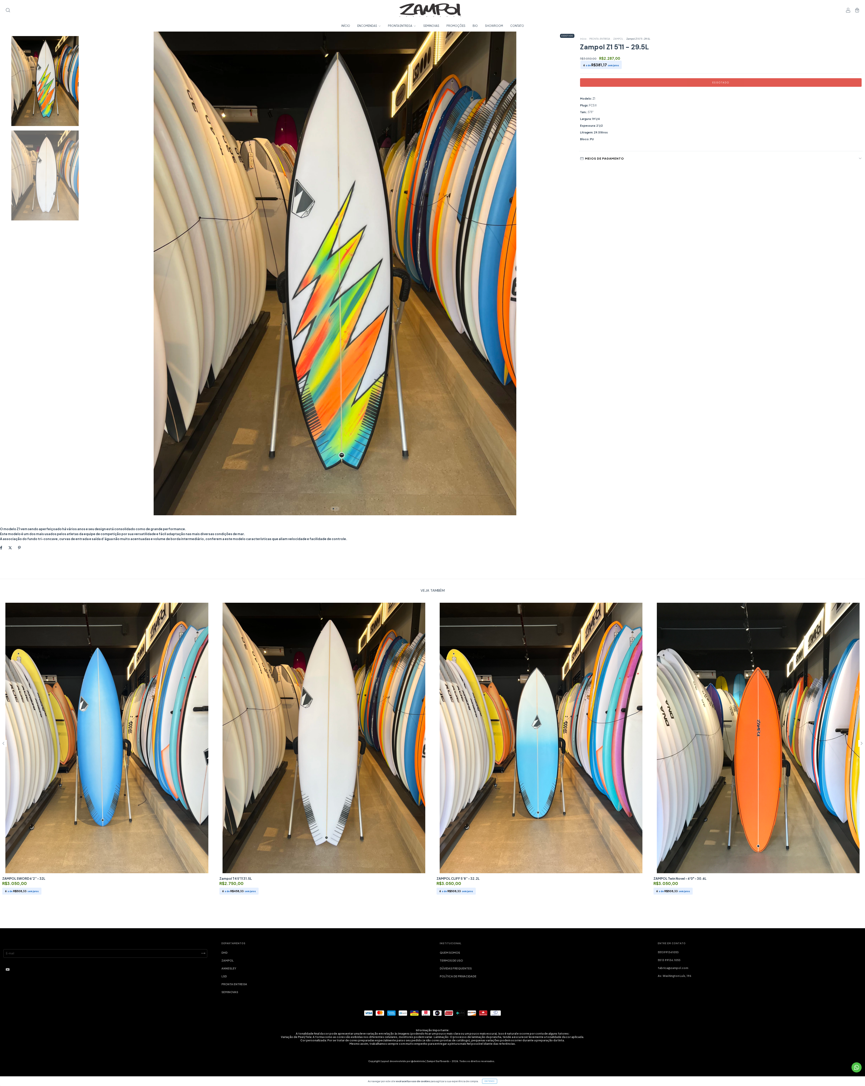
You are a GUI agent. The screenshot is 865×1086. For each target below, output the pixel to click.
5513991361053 (668, 952)
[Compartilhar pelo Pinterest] (19, 547)
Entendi (490, 1081)
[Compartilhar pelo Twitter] (10, 547)
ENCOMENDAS (367, 25)
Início (583, 38)
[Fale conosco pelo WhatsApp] (856, 1067)
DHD (224, 952)
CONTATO (517, 25)
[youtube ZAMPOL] (7, 969)
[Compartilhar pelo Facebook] (1, 547)
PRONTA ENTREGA (400, 25)
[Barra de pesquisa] (8, 10)
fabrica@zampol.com (673, 968)
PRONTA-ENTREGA (599, 38)
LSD (224, 976)
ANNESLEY (228, 968)
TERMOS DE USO (451, 960)
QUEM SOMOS (450, 952)
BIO (475, 25)
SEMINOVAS (431, 25)
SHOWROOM (494, 25)
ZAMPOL (618, 38)
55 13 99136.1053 (669, 960)
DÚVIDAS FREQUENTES (456, 968)
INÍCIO (345, 25)
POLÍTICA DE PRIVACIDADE (458, 976)
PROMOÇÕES (455, 25)
